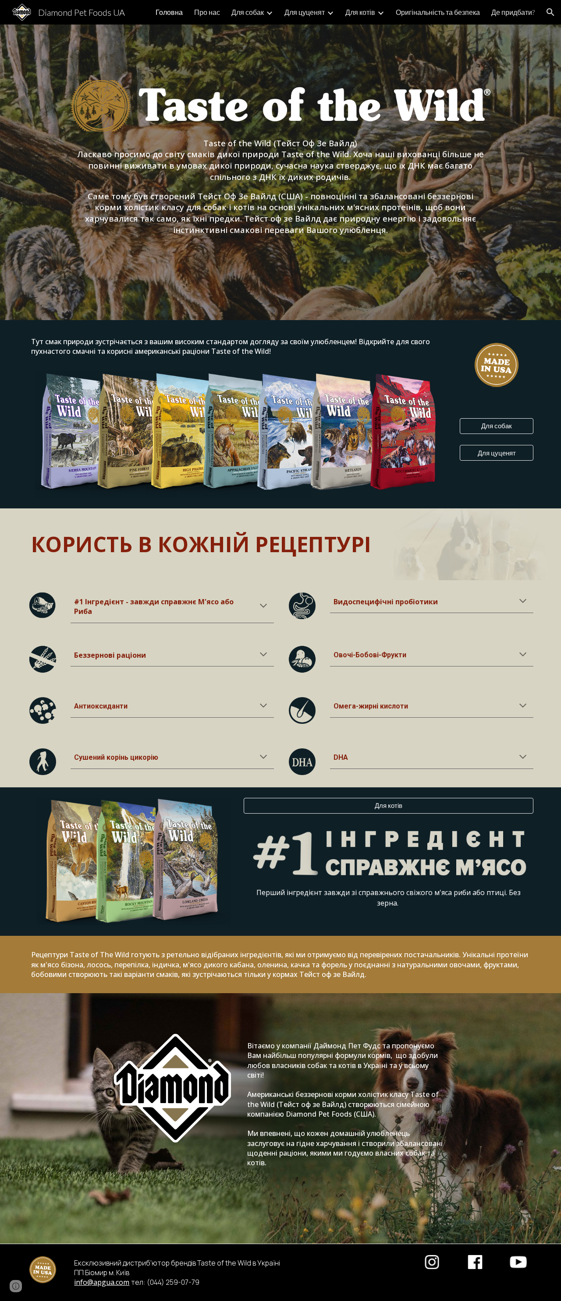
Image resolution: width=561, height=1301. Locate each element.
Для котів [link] (360, 12)
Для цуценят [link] (304, 12)
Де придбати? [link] (513, 12)
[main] (280, 186)
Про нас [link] (207, 12)
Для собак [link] (247, 12)
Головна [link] (169, 12)
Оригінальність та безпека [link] (438, 12)
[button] (550, 12)
